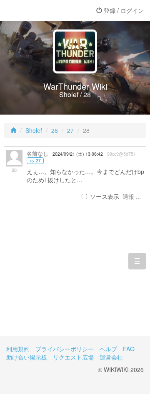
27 (70, 130)
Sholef (33, 130)
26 (54, 130)
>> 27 (35, 161)
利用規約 (18, 349)
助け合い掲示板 (26, 357)
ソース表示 (104, 196)
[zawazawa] (39, 10)
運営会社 (111, 357)
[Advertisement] (75, 278)
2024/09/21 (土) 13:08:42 (77, 154)
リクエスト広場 (73, 357)
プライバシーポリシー (64, 349)
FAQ (129, 349)
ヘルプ (108, 349)
